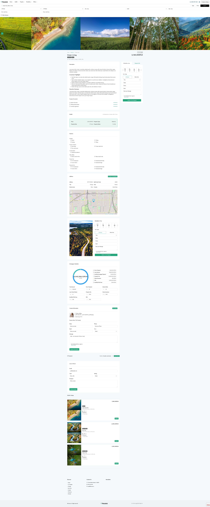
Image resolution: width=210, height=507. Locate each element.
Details (116, 418)
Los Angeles (70, 484)
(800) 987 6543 (194, 2)
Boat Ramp (74, 146)
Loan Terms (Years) (73, 292)
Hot (86, 451)
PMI (87, 297)
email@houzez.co (91, 486)
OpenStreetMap (111, 213)
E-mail (70, 368)
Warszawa (70, 492)
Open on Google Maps (113, 176)
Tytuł (70, 373)
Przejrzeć (71, 378)
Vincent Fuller (85, 414)
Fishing (97, 140)
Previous (2, 33)
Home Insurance (106, 292)
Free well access (75, 148)
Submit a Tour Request (106, 254)
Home (11, 2)
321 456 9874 (85, 314)
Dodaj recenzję (73, 389)
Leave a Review (116, 356)
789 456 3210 (78, 314)
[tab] (142, 21)
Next (208, 33)
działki (16, 2)
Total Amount (72, 287)
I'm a (95, 329)
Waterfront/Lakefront (76, 152)
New (73, 57)
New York (69, 488)
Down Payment (89, 287)
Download (115, 102)
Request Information (74, 349)
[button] (93, 200)
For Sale (69, 57)
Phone (95, 323)
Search (204, 5)
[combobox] (21, 9)
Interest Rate (105, 287)
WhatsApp (92, 314)
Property (21, 2)
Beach (73, 140)
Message (71, 334)
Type (193, 5)
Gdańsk (69, 490)
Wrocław (69, 493)
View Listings (115, 308)
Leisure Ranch (74, 162)
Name (70, 323)
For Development (75, 160)
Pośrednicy (28, 2)
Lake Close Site (85, 407)
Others (34, 2)
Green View (84, 452)
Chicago (69, 486)
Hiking (97, 142)
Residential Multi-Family (100, 160)
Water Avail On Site (99, 156)
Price (198, 5)
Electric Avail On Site (76, 156)
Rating (95, 373)
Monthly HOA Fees (73, 297)
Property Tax (88, 292)
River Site (84, 430)
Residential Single (99, 162)
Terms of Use (98, 252)
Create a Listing (205, 2)
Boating (73, 142)
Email (70, 329)
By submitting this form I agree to (101, 252)
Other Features (5, 15)
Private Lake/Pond (99, 146)
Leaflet (106, 213)
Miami (69, 482)
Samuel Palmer (85, 436)
